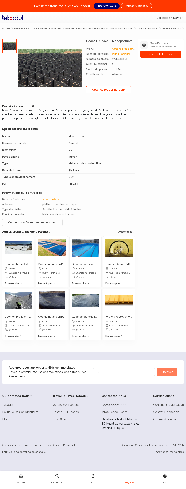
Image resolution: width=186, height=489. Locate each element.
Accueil (6, 28)
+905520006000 (114, 404)
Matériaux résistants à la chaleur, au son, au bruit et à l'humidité (99, 28)
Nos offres (59, 419)
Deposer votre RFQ (136, 6)
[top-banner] (13, 17)
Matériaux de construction (47, 28)
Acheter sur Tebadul (66, 412)
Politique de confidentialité (20, 412)
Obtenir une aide (164, 419)
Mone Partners (121, 53)
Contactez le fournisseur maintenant (32, 222)
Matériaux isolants (171, 28)
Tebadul (7, 404)
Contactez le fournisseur (161, 54)
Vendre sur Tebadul (65, 404)
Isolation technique (147, 28)
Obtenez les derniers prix (127, 48)
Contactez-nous (167, 17)
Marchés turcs (21, 28)
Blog (5, 419)
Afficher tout (125, 232)
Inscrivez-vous (107, 6)
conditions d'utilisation (168, 404)
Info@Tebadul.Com (114, 412)
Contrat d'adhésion (166, 412)
